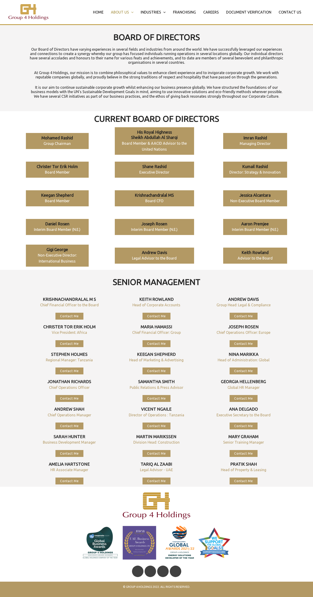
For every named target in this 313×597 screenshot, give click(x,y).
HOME (98, 12)
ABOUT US (120, 12)
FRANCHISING (184, 12)
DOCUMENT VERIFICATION (248, 12)
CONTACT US (290, 12)
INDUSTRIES (151, 12)
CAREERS (211, 12)
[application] (131, 12)
